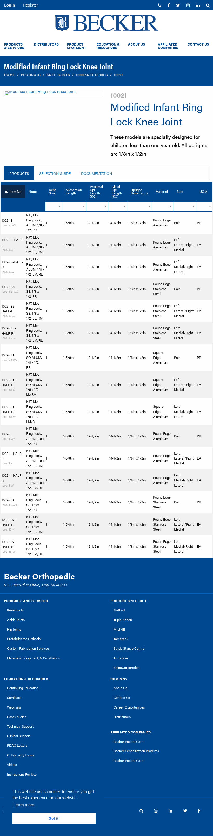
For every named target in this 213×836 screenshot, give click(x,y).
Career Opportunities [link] (129, 707)
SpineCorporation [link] (126, 667)
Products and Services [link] (26, 600)
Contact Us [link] (122, 697)
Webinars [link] (14, 707)
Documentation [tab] (96, 173)
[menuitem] (159, 5)
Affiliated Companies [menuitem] (168, 46)
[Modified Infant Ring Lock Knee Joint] (53, 95)
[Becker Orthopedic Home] (106, 22)
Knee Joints (58, 74)
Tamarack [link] (121, 638)
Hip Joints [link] (14, 629)
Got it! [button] (54, 818)
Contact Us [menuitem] (198, 44)
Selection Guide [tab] (55, 173)
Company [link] (118, 679)
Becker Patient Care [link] (128, 741)
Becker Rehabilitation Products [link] (136, 751)
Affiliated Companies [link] (130, 732)
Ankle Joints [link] (16, 619)
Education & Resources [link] (26, 679)
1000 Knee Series (92, 74)
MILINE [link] (119, 629)
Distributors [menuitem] (46, 44)
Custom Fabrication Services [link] (28, 648)
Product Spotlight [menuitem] (76, 46)
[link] (159, 5)
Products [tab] (19, 173)
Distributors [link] (122, 716)
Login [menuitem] (9, 5)
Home (9, 74)
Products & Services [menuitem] (14, 46)
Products (31, 74)
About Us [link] (120, 688)
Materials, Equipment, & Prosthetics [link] (33, 658)
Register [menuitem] (30, 5)
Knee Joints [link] (15, 610)
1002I (118, 74)
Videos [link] (12, 764)
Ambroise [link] (121, 658)
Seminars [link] (14, 697)
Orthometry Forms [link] (20, 755)
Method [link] (119, 610)
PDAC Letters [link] (17, 745)
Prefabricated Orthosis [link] (24, 638)
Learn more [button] (23, 805)
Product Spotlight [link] (128, 600)
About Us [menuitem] (136, 44)
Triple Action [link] (123, 619)
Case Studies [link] (16, 716)
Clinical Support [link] (18, 735)
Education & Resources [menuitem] (108, 46)
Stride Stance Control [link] (129, 648)
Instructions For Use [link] (22, 774)
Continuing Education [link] (22, 688)
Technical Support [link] (20, 726)
